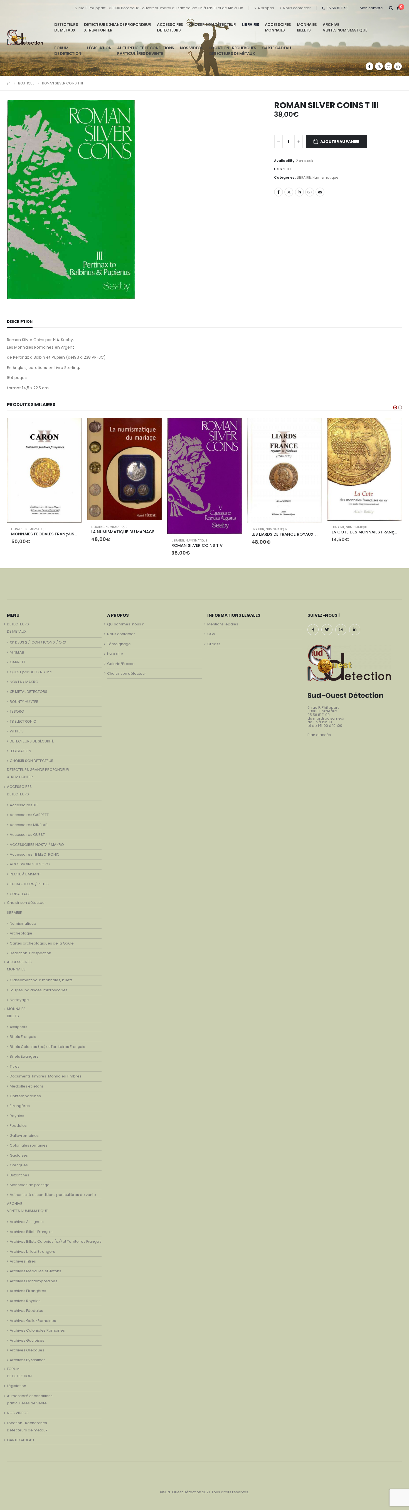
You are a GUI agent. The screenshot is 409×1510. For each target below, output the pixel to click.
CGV (211, 634)
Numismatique (325, 177)
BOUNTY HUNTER (24, 701)
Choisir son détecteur (212, 24)
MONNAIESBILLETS (307, 27)
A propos (266, 8)
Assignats (18, 1027)
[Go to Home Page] (8, 83)
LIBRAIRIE (250, 24)
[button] (395, 407)
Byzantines (19, 1175)
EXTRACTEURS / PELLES (29, 884)
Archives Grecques (27, 1350)
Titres (14, 1066)
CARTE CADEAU (276, 48)
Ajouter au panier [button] (72, 427)
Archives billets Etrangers (32, 1251)
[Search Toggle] (390, 8)
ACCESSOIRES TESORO (30, 864)
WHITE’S (17, 731)
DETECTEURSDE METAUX (66, 27)
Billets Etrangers (24, 1056)
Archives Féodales (26, 1310)
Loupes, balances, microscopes (39, 990)
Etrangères (20, 1105)
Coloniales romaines (29, 1145)
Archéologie (21, 933)
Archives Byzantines (28, 1360)
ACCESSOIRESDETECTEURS (170, 27)
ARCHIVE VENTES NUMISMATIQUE (345, 27)
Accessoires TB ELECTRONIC (35, 854)
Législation (99, 48)
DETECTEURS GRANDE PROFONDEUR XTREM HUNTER (117, 27)
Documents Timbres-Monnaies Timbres (46, 1076)
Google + (309, 192)
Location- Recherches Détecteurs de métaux (232, 50)
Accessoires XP (24, 805)
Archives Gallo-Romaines (33, 1320)
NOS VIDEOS (191, 48)
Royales (17, 1115)
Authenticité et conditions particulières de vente (53, 1194)
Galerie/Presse (121, 663)
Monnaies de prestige (30, 1185)
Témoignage (119, 644)
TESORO (17, 711)
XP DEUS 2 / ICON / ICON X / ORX (38, 642)
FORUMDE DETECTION (67, 50)
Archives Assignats (27, 1221)
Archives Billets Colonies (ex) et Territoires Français (56, 1241)
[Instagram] (388, 66)
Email (320, 192)
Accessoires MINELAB (29, 824)
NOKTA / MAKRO (24, 681)
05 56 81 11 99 (337, 8)
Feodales (18, 1125)
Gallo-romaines (24, 1135)
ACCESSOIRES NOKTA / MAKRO (37, 844)
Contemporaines (25, 1096)
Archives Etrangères (28, 1290)
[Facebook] (369, 66)
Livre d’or (115, 653)
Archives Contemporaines (33, 1281)
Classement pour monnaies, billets (41, 980)
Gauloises (19, 1155)
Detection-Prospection (30, 953)
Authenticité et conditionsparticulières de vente (145, 50)
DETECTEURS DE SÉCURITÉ (32, 741)
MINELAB (17, 652)
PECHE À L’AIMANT (25, 874)
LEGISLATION (20, 751)
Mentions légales (222, 624)
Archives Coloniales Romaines (37, 1330)
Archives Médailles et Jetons (35, 1271)
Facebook (278, 192)
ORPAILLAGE (20, 894)
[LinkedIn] (398, 66)
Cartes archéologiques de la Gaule (42, 943)
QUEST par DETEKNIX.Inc (31, 672)
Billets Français (23, 1036)
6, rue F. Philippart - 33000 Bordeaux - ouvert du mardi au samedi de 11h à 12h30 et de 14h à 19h (159, 8)
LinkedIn (299, 192)
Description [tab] (20, 321)
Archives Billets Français (31, 1231)
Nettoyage (19, 999)
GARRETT (17, 662)
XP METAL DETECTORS (28, 691)
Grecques (19, 1165)
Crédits (213, 644)
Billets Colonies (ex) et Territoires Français (47, 1046)
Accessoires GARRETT (29, 814)
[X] (379, 66)
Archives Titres (23, 1261)
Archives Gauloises (27, 1340)
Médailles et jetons (27, 1086)
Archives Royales (25, 1300)
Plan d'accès (319, 734)
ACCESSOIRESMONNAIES (278, 27)
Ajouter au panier (339, 141)
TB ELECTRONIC (23, 721)
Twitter (288, 192)
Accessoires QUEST (27, 834)
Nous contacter (297, 8)
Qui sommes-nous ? (125, 624)
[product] (44, 469)
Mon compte (371, 8)
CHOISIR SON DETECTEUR (31, 760)
